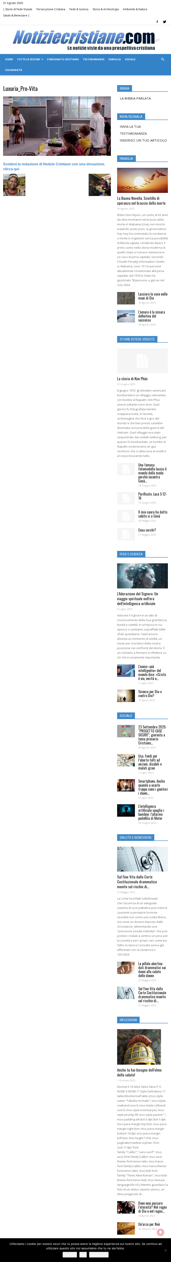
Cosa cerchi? (147, 530)
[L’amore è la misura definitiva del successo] (126, 316)
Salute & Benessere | (16, 15)
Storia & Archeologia (106, 9)
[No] (165, 1250)
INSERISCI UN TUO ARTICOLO (143, 140)
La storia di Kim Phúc (132, 378)
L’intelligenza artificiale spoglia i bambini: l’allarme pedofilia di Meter (151, 812)
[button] (162, 59)
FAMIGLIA (114, 59)
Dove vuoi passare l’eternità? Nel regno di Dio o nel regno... (152, 1207)
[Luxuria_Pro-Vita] (57, 154)
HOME (9, 59)
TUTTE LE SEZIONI (28, 59)
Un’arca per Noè (149, 1224)
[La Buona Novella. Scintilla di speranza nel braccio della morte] (142, 180)
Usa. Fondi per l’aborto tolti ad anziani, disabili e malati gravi (150, 762)
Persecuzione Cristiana (51, 9)
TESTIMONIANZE (93, 59)
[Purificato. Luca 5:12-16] (126, 498)
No (83, 1254)
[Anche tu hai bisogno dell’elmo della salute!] (142, 1047)
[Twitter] (164, 22)
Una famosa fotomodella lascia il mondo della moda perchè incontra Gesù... (152, 473)
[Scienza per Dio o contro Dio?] (126, 696)
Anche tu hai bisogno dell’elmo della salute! (139, 1072)
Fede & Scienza (78, 9)
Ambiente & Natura (135, 9)
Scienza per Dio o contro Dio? (150, 693)
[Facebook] (157, 22)
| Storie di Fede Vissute (17, 9)
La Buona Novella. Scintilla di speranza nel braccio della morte (141, 200)
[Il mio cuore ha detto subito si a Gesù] (126, 516)
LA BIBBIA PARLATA (135, 98)
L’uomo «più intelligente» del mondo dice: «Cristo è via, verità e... (152, 672)
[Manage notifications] (160, 1232)
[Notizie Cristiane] (85, 40)
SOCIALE (130, 59)
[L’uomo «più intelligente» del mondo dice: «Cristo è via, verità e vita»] (126, 670)
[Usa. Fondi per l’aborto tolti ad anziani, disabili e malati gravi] (126, 760)
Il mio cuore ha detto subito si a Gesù (152, 514)
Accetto (69, 1254)
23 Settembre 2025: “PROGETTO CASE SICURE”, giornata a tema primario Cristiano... (152, 735)
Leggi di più (99, 1254)
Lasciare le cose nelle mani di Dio (152, 296)
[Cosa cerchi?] (126, 534)
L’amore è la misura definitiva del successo (151, 316)
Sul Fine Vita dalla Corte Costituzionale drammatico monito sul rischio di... (137, 881)
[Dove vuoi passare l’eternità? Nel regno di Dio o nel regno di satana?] (126, 1207)
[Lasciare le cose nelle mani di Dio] (126, 298)
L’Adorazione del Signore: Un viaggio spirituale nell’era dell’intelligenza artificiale (137, 598)
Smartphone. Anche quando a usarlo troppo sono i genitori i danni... (153, 787)
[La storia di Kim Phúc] (142, 361)
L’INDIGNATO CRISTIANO (63, 59)
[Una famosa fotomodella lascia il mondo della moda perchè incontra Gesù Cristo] (126, 469)
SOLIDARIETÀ (13, 70)
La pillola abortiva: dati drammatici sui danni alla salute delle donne (152, 969)
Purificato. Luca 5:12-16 (152, 496)
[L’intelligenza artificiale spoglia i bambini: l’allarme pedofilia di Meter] (126, 810)
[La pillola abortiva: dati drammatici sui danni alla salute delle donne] (126, 968)
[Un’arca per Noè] (126, 1228)
